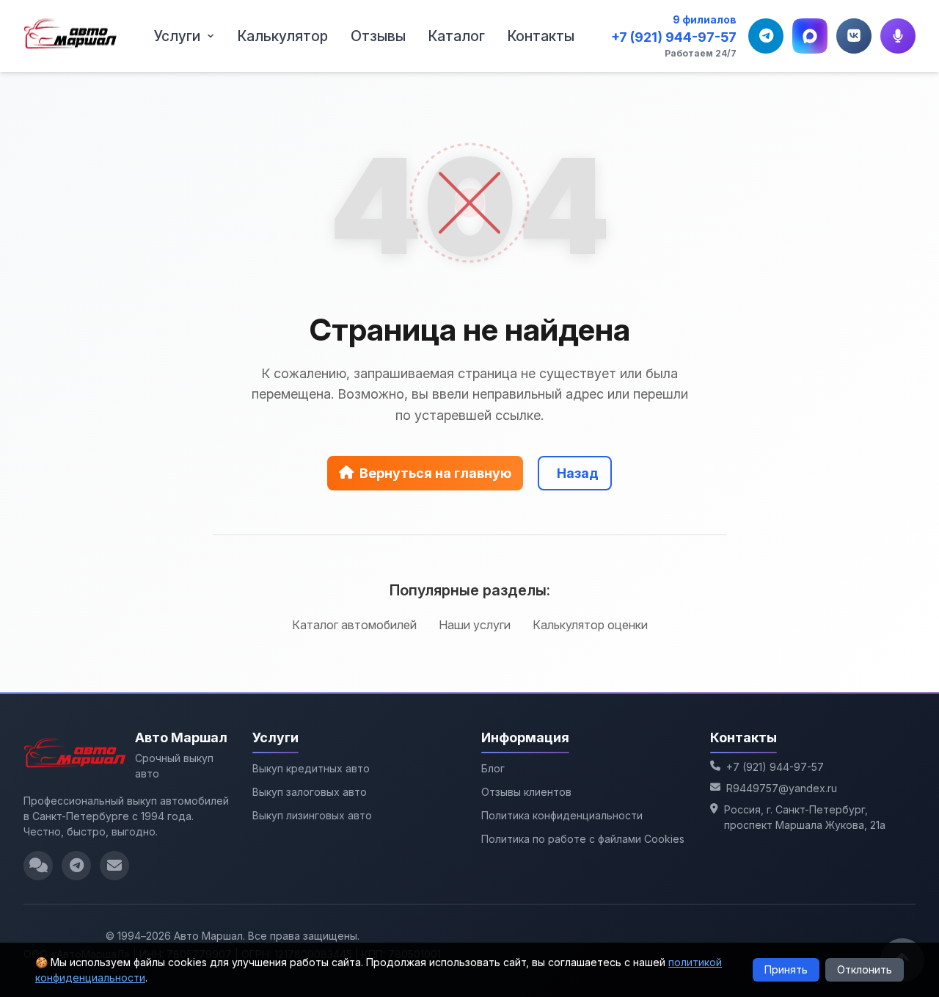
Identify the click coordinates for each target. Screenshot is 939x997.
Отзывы (378, 36)
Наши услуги (475, 624)
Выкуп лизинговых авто (312, 815)
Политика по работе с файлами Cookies (582, 839)
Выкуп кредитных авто (311, 768)
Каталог (456, 36)
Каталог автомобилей (354, 624)
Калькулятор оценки (590, 624)
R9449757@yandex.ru (781, 788)
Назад (578, 473)
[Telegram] (765, 36)
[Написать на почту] (114, 865)
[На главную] (70, 36)
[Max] (809, 36)
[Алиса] (898, 36)
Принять (786, 969)
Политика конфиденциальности (562, 815)
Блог (493, 768)
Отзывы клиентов (526, 792)
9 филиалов (705, 19)
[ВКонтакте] (854, 36)
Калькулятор (283, 36)
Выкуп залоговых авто (309, 792)
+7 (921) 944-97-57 (674, 37)
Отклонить (864, 969)
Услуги (177, 36)
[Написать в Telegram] (76, 865)
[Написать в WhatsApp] (38, 865)
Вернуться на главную (435, 473)
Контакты (541, 36)
